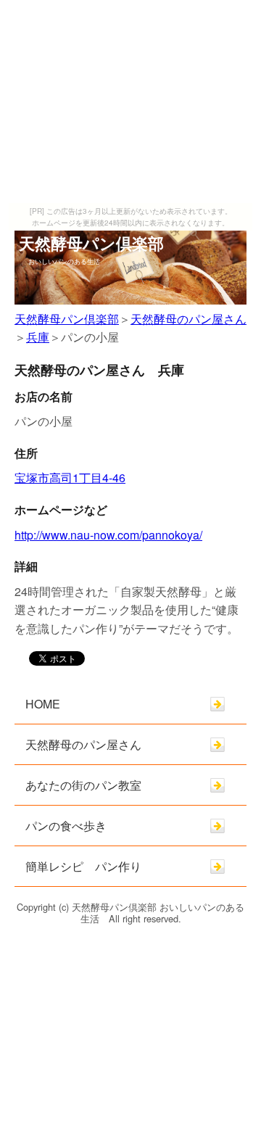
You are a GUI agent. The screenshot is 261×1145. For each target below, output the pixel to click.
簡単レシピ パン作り (83, 866)
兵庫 (37, 336)
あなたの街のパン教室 (83, 785)
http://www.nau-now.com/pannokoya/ (108, 534)
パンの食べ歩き (66, 825)
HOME (42, 703)
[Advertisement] (130, 101)
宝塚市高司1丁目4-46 (69, 477)
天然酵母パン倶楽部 (66, 318)
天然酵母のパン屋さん (188, 318)
